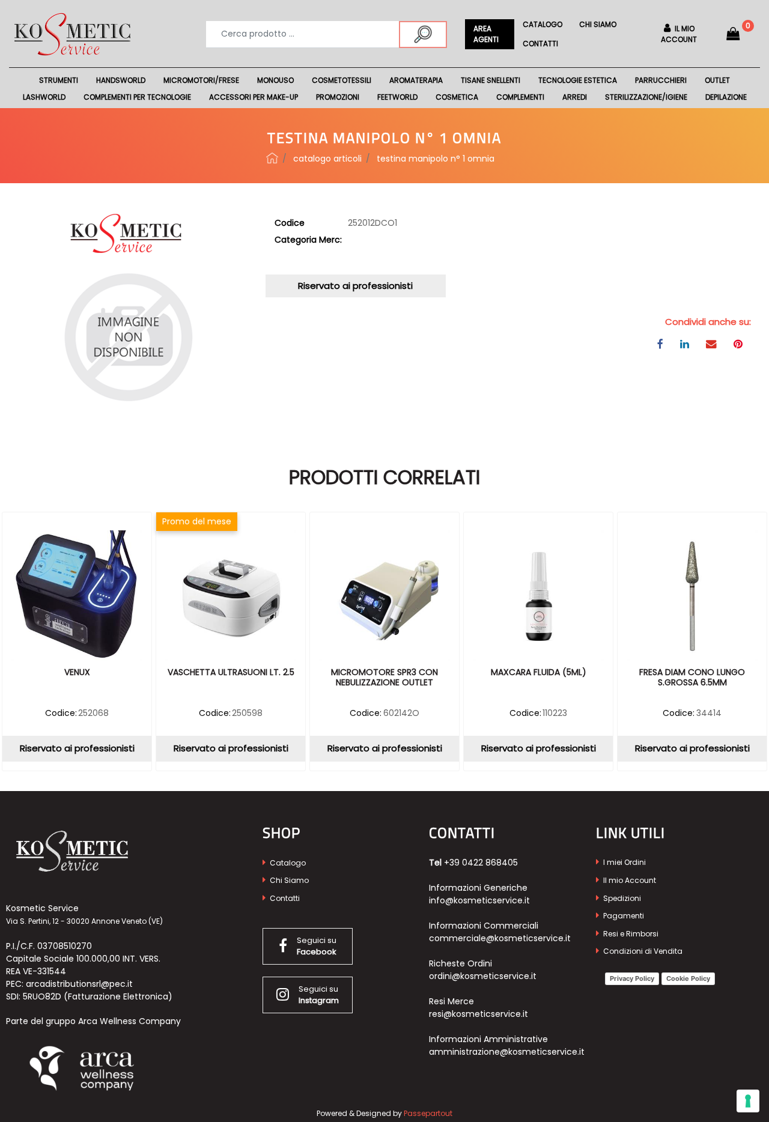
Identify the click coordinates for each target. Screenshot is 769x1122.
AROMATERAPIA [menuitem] (416, 80)
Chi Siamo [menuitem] (288, 880)
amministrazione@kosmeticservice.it (507, 1052)
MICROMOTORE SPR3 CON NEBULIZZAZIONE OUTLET (384, 677)
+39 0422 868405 (481, 863)
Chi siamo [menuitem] (597, 24)
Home (272, 158)
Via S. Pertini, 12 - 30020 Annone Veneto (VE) (84, 921)
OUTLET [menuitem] (717, 80)
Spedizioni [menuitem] (621, 898)
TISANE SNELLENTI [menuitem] (490, 80)
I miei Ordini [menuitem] (623, 862)
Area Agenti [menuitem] (486, 33)
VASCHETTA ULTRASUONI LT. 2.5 (231, 672)
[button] (423, 34)
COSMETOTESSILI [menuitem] (341, 80)
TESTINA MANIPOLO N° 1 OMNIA (435, 159)
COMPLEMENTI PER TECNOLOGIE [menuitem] (137, 97)
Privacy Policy (632, 978)
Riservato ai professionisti (355, 285)
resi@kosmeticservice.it (478, 1014)
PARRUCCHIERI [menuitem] (661, 80)
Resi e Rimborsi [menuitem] (629, 934)
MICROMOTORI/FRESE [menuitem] (201, 80)
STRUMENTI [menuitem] (58, 80)
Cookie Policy (688, 978)
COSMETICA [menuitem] (457, 97)
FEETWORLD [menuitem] (397, 97)
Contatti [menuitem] (540, 43)
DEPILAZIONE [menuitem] (726, 97)
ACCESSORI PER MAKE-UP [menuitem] (253, 97)
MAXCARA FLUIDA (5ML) (538, 672)
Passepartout (428, 1113)
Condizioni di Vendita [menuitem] (641, 951)
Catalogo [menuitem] (542, 24)
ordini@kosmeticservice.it (482, 976)
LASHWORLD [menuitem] (44, 97)
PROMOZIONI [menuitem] (337, 97)
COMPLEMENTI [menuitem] (520, 97)
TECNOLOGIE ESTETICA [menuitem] (577, 80)
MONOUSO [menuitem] (275, 80)
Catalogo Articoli (327, 159)
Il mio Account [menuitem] (628, 880)
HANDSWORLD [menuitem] (120, 80)
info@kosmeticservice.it (479, 900)
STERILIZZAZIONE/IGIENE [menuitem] (646, 97)
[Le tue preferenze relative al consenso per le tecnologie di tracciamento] (748, 1101)
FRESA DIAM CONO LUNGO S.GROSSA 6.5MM (692, 677)
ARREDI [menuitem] (574, 97)
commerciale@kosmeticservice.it (500, 938)
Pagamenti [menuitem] (622, 916)
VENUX (77, 672)
